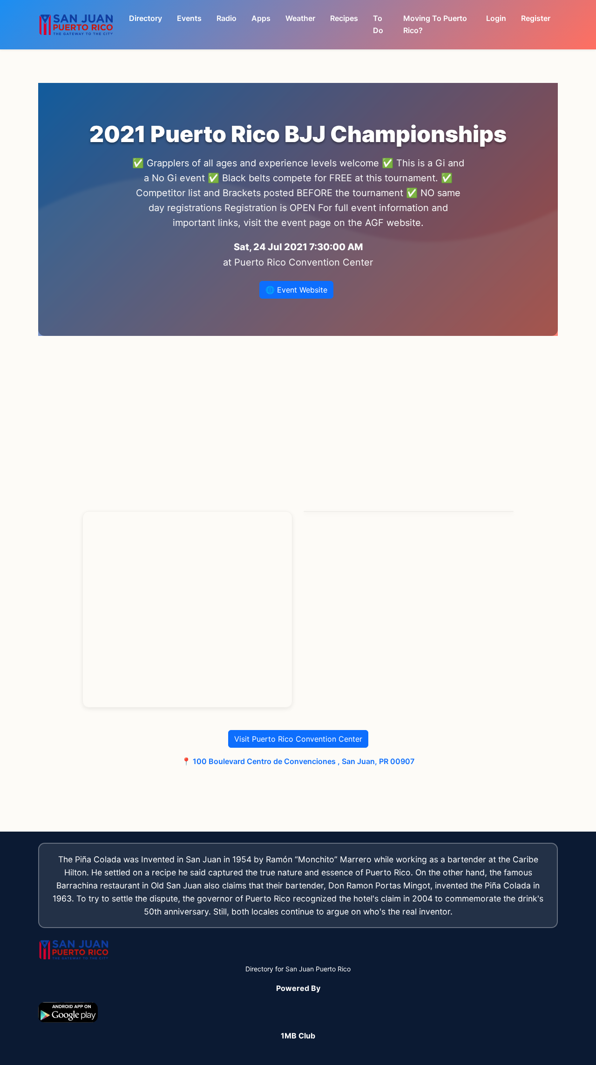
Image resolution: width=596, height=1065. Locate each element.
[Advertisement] (298, 423)
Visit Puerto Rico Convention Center (298, 739)
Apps (261, 18)
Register (535, 18)
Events (189, 18)
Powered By (298, 988)
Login (496, 18)
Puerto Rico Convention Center (303, 262)
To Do (378, 24)
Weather (300, 18)
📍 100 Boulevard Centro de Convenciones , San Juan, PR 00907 (298, 761)
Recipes (344, 18)
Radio (227, 18)
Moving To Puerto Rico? (435, 24)
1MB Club (298, 1035)
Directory (145, 18)
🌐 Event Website (296, 289)
